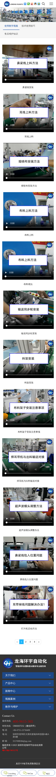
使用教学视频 (11, 26)
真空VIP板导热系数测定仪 (28, 764)
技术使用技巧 (28, 26)
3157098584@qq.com (22, 741)
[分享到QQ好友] (35, 4)
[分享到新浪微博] (32, 4)
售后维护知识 (11, 34)
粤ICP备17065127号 (10, 750)
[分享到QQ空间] (39, 4)
